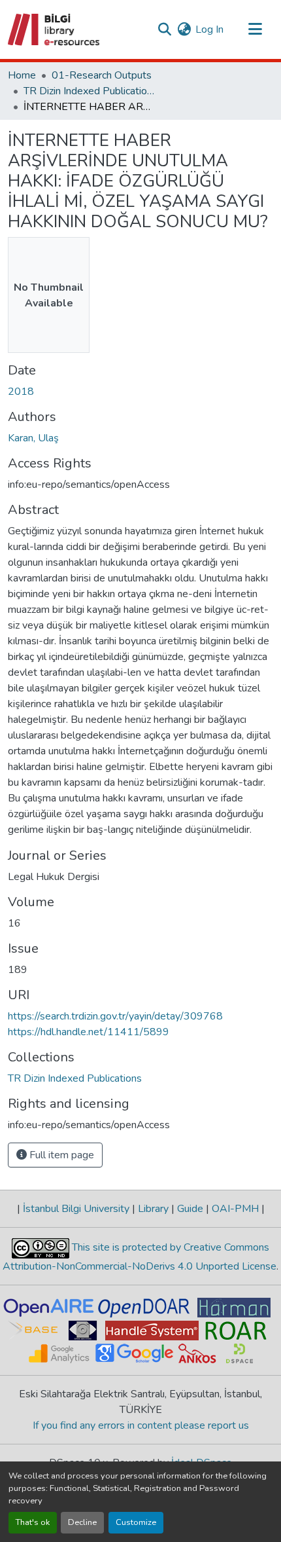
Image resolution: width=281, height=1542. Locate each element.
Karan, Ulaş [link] (33, 438)
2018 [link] (21, 391)
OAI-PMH (235, 1209)
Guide (190, 1209)
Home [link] (22, 75)
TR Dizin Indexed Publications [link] (89, 91)
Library (153, 1209)
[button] (54, 29)
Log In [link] (209, 29)
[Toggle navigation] (255, 29)
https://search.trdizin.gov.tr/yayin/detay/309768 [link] (115, 1016)
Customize (136, 1522)
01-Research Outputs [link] (102, 75)
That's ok (33, 1522)
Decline (82, 1522)
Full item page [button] (60, 1155)
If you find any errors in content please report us (141, 1425)
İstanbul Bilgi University (76, 1209)
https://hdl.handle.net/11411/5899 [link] (88, 1032)
